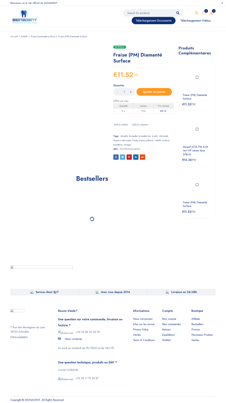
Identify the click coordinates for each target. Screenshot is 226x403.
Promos (195, 329)
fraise (135, 140)
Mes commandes (171, 324)
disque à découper (122, 140)
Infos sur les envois (144, 324)
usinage (127, 144)
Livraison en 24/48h (184, 292)
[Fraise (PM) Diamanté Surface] (197, 77)
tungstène (117, 144)
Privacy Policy (140, 329)
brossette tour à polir (148, 136)
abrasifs (124, 136)
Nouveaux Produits (202, 335)
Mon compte (169, 319)
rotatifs (158, 140)
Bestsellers (197, 324)
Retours (166, 329)
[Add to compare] (140, 124)
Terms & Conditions (144, 340)
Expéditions (168, 335)
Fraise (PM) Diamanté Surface (195, 97)
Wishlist (206, 11)
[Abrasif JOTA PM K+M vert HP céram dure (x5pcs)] (197, 129)
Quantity (118, 85)
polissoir (149, 140)
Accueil (14, 36)
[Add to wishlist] (120, 124)
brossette (133, 136)
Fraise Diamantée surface (43, 36)
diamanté (163, 136)
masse (141, 140)
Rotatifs (24, 36)
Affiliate (195, 319)
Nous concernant (142, 319)
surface (165, 140)
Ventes (137, 335)
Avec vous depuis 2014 (115, 292)
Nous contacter (73, 339)
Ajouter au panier (154, 92)
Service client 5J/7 (47, 292)
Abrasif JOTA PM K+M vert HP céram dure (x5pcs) (195, 150)
